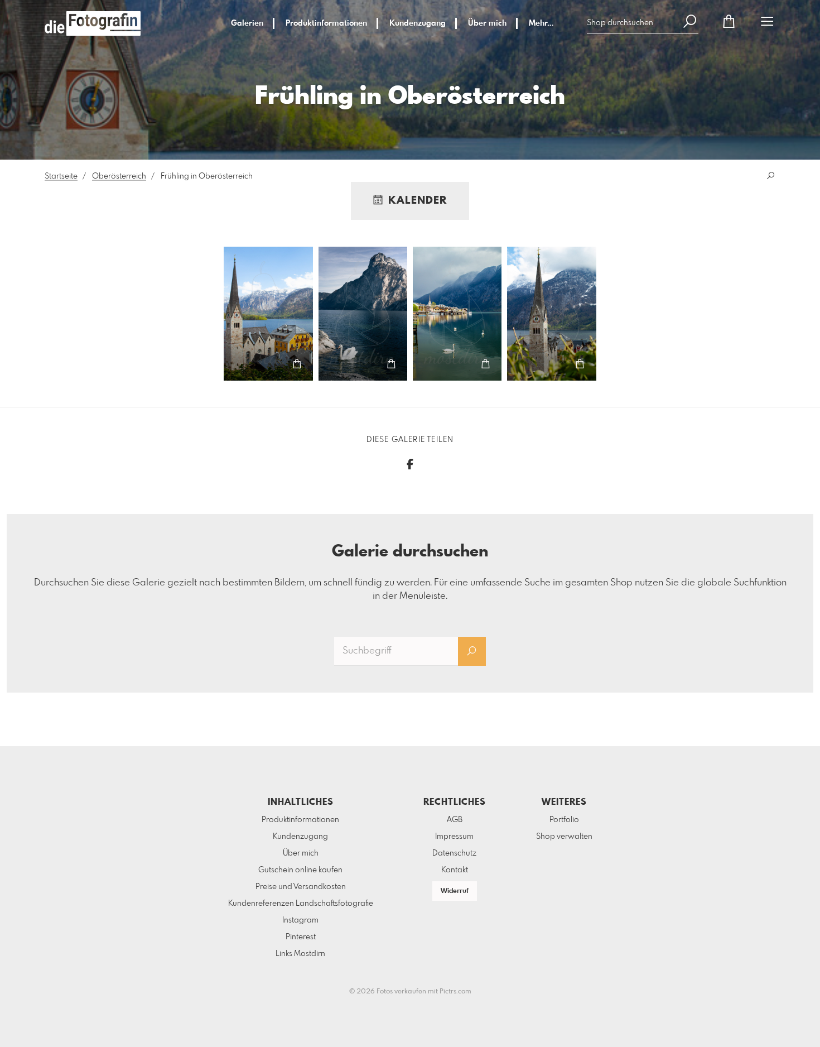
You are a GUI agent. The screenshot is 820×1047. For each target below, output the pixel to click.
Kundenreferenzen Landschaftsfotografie (300, 903)
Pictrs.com (455, 991)
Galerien (247, 23)
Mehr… (541, 23)
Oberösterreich (119, 176)
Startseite (61, 176)
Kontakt (454, 870)
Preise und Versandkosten (300, 887)
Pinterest (301, 937)
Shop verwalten (564, 837)
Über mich (487, 23)
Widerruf (455, 891)
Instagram (300, 920)
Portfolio (564, 820)
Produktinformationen (326, 23)
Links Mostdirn (300, 954)
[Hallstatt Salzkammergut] (268, 314)
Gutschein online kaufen (300, 870)
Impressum (454, 837)
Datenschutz (454, 853)
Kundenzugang (417, 23)
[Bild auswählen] (240, 364)
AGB (454, 820)
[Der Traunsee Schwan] (363, 314)
